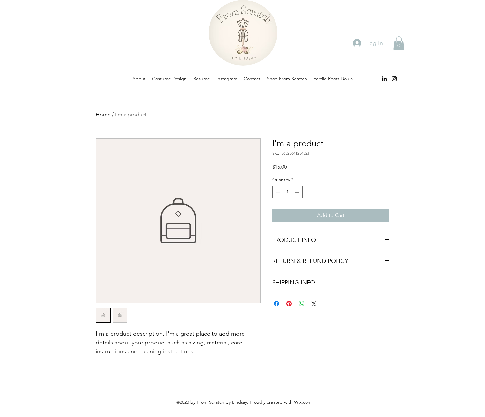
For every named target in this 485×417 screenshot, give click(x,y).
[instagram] (394, 78)
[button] (398, 43)
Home (103, 114)
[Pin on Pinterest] (289, 304)
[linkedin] (384, 78)
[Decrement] (277, 192)
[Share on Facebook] (276, 304)
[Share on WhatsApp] (302, 304)
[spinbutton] (287, 192)
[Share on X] (314, 304)
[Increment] (297, 192)
